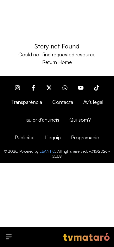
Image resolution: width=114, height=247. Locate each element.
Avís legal (93, 102)
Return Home (57, 62)
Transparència (26, 102)
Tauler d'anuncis (41, 120)
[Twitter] (49, 88)
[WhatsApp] (65, 88)
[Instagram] (17, 88)
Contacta (62, 102)
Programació (85, 137)
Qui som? (80, 120)
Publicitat (25, 137)
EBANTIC (47, 151)
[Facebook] (33, 88)
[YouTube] (81, 88)
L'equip (53, 137)
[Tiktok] (96, 88)
